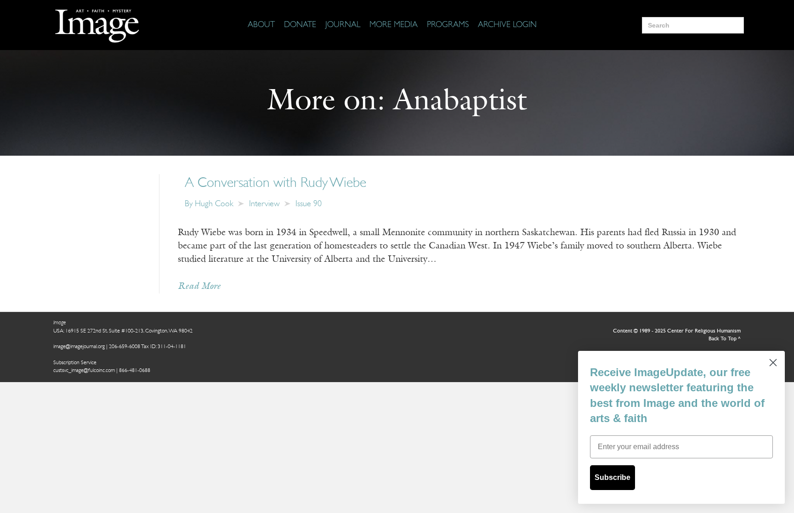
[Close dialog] (773, 363)
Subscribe (612, 477)
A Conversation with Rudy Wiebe (275, 183)
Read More (199, 286)
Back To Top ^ (725, 339)
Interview (264, 204)
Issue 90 (308, 204)
